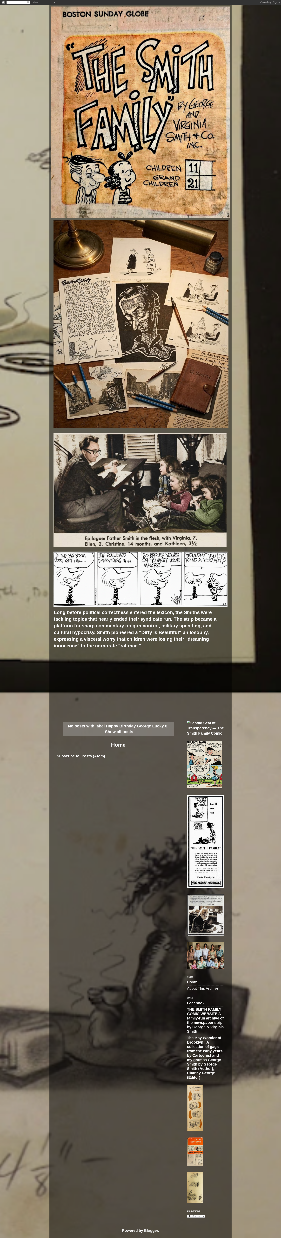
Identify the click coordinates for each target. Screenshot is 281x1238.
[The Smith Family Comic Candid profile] (205, 733)
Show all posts (119, 732)
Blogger (151, 1231)
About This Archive (202, 988)
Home (118, 745)
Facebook (196, 1003)
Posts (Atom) (93, 756)
